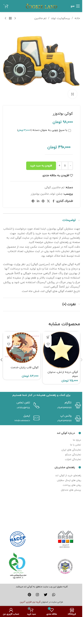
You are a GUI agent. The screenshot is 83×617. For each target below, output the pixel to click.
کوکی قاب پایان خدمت (24, 367)
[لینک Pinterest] (43, 201)
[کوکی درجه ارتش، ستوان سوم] (61, 350)
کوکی (48, 187)
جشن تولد (56, 194)
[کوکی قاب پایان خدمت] (21, 347)
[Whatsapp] (53, 594)
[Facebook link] (53, 201)
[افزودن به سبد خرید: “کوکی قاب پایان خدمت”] (8, 337)
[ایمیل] (35, 418)
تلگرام (68, 403)
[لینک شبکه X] (48, 201)
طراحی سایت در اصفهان (52, 602)
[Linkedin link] (38, 201)
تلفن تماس (23, 403)
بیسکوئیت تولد (60, 18)
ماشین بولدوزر (40, 194)
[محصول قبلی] (15, 18)
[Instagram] (37, 594)
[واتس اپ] (77, 419)
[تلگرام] (77, 405)
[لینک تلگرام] (33, 201)
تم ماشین (40, 18)
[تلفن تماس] (35, 405)
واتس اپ (66, 416)
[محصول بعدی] (5, 18)
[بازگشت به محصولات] (10, 18)
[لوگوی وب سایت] (41, 6)
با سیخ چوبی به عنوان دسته (42, 130)
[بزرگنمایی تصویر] (72, 94)
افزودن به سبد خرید (41, 166)
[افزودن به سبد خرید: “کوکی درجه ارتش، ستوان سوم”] (48, 337)
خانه (77, 18)
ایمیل (26, 416)
